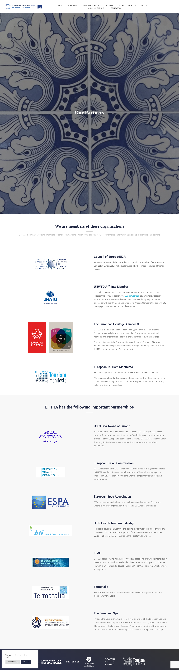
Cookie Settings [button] (12, 662)
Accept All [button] (25, 662)
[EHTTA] (23, 6)
